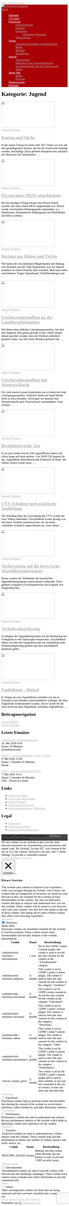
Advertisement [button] (9, 1163)
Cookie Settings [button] (10, 858)
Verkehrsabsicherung (20, 628)
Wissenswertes (16, 82)
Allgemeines (23, 59)
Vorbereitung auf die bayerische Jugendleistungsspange (30, 568)
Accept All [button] (26, 858)
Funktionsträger (24, 24)
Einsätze (20, 28)
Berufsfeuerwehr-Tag (20, 445)
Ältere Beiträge (9, 721)
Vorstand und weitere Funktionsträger (37, 43)
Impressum (14, 823)
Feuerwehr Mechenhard (21, 798)
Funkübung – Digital (20, 689)
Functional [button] (7, 1094)
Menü (4, 9)
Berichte (20, 79)
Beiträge (20, 50)
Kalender (13, 85)
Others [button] (5, 1183)
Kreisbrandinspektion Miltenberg (26, 808)
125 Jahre (13, 18)
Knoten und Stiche (18, 137)
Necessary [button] (7, 919)
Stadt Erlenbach (17, 801)
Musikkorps (22, 53)
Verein (12, 40)
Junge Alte (14, 72)
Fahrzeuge (21, 31)
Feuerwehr (14, 21)
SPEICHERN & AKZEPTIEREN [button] (20, 1199)
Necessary (11, 922)
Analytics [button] (6, 1126)
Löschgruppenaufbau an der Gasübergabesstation (27, 319)
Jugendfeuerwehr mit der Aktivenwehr (37, 66)
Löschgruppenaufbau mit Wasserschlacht (24, 382)
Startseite (13, 15)
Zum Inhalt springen (12, 2)
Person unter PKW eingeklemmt (31, 195)
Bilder (19, 47)
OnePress (55, 835)
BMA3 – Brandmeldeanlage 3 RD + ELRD (26, 755)
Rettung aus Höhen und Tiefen (29, 256)
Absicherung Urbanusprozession (19, 740)
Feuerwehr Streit (17, 795)
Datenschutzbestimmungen (23, 829)
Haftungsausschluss (19, 826)
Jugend (12, 56)
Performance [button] (8, 1110)
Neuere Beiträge (10, 725)
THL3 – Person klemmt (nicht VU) (21, 771)
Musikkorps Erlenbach (21, 805)
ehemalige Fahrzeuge (34, 34)
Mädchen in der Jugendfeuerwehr (34, 63)
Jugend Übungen (11, 129)
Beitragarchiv (23, 37)
